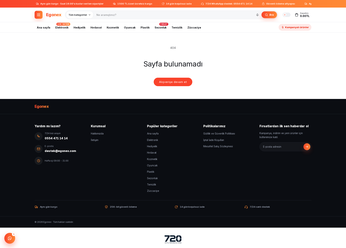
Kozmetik (152, 159)
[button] (302, 15)
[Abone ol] (306, 146)
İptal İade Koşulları (213, 140)
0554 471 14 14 (56, 138)
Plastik (150, 171)
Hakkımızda (97, 133)
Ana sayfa (153, 133)
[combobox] (173, 14)
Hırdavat (151, 152)
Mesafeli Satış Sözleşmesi (218, 146)
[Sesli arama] (257, 14)
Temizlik (151, 184)
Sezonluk (152, 178)
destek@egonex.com (60, 151)
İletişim (94, 140)
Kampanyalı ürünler (297, 27)
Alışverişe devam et (173, 82)
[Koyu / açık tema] (286, 15)
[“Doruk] (173, 240)
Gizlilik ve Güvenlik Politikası (219, 133)
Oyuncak (152, 165)
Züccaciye (153, 190)
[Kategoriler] (39, 15)
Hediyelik (152, 146)
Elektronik (152, 140)
